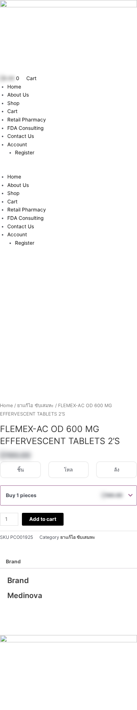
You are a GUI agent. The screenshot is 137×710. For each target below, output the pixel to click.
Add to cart (42, 519)
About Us (18, 95)
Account (17, 144)
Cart (12, 111)
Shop (13, 103)
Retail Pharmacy (26, 120)
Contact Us (20, 136)
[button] (68, 168)
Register (24, 152)
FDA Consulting (25, 128)
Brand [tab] (13, 561)
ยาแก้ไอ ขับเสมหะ (35, 405)
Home (14, 87)
